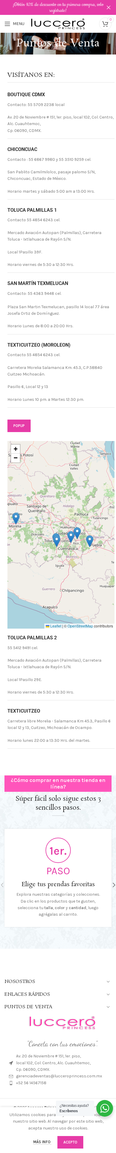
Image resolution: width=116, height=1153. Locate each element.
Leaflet (55, 625)
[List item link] (62, 1076)
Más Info (42, 1142)
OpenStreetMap (80, 625)
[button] (71, 537)
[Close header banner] (108, 7)
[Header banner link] (49, 7)
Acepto (70, 1142)
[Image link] (62, 1022)
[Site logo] (58, 23)
